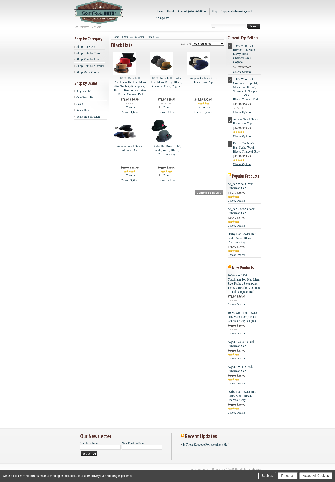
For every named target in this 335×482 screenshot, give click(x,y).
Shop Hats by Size (87, 59)
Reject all (287, 475)
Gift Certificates (81, 27)
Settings (267, 475)
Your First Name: (89, 443)
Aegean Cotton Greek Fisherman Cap (203, 80)
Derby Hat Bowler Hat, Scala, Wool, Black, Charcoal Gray (166, 150)
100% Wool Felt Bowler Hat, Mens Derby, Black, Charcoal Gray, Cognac (166, 82)
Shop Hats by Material (90, 66)
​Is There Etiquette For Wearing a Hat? (206, 444)
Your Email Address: (133, 443)
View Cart (96, 27)
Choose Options (130, 112)
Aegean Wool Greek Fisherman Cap (129, 148)
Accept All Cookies (316, 475)
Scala (79, 104)
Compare (131, 107)
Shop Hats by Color (88, 53)
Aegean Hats (84, 91)
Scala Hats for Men (88, 116)
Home (115, 37)
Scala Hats (82, 110)
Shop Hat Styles (86, 46)
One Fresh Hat (85, 97)
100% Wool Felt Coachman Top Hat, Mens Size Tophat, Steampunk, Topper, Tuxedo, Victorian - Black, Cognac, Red (130, 86)
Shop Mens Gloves (87, 72)
